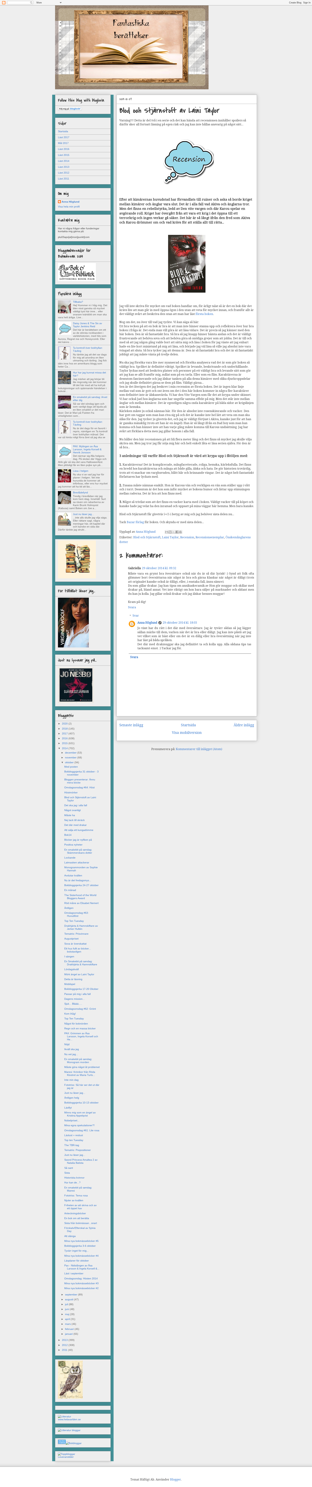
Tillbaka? (78, 301)
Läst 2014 (63, 160)
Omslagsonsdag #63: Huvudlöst (76, 914)
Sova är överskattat (75, 943)
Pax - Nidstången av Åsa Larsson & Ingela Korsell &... (81, 1267)
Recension (187, 537)
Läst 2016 (63, 149)
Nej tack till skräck (74, 820)
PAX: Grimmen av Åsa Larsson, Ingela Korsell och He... (81, 1036)
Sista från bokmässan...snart (80, 1223)
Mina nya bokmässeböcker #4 (81, 1255)
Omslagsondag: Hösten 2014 (81, 1278)
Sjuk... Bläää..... (73, 1003)
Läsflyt (68, 1107)
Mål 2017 (63, 143)
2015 (65, 743)
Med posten (71, 766)
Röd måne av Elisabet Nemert (81, 903)
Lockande (69, 857)
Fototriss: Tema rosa (76, 1195)
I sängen (69, 956)
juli (67, 1304)
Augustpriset (71, 938)
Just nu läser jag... (83, 514)
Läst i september (73, 1273)
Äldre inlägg (244, 725)
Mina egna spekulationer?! (79, 1125)
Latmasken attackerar (76, 862)
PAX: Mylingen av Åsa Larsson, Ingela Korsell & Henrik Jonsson (87, 449)
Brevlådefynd (80, 492)
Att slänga (70, 1236)
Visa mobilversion (187, 733)
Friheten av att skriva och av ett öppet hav (80, 1207)
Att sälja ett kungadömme (78, 830)
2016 (65, 738)
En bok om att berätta (76, 1218)
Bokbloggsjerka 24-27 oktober (81, 885)
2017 (65, 733)
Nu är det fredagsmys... (77, 880)
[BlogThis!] (170, 532)
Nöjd (67, 1044)
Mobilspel (69, 984)
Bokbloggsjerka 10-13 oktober (81, 1102)
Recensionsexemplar (210, 537)
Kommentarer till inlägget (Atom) (199, 749)
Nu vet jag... (71, 1054)
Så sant (68, 1167)
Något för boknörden (76, 1023)
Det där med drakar (75, 825)
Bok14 (68, 834)
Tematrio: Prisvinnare (76, 933)
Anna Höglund (147, 622)
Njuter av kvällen (73, 1200)
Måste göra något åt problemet (82, 1067)
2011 (65, 1349)
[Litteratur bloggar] (69, 1430)
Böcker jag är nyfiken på (78, 839)
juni (67, 1309)
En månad (70, 890)
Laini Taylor (170, 537)
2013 (65, 1340)
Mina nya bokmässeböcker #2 (81, 1288)
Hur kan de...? (72, 1182)
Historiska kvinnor (74, 1177)
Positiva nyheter (73, 844)
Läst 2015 (63, 155)
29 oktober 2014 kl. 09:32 (159, 568)
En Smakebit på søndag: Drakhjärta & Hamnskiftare (80, 963)
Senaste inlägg (131, 725)
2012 (65, 1345)
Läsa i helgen (80, 470)
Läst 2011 (63, 178)
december (71, 752)
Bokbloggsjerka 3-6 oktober (80, 1245)
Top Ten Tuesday (74, 920)
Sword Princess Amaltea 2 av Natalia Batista (81, 1161)
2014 (65, 748)
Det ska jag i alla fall (75, 805)
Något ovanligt (72, 810)
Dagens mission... (74, 998)
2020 (65, 723)
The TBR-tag (71, 1145)
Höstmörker (71, 792)
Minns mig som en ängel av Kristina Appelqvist (80, 1114)
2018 (65, 728)
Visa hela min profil (69, 206)
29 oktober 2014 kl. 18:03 (180, 622)
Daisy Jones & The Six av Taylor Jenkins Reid (87, 325)
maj (67, 1314)
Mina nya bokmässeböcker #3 (81, 1283)
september (71, 1294)
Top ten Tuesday (73, 1140)
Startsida (188, 725)
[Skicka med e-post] (166, 532)
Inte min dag (71, 1079)
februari (70, 1329)
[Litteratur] (64, 1416)
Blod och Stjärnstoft (147, 537)
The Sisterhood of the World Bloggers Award (80, 897)
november (71, 757)
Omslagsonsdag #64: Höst (79, 787)
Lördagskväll (71, 969)
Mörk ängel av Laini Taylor (79, 974)
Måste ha (69, 815)
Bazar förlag (135, 522)
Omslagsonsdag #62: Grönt (80, 1008)
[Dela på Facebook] (177, 532)
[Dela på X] (173, 532)
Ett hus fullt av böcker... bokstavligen (77, 950)
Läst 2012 (63, 172)
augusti (69, 1299)
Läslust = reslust (73, 1135)
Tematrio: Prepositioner (77, 1150)
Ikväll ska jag (71, 1049)
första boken (204, 314)
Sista (67, 1172)
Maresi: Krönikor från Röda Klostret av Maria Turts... (79, 1073)
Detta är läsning (73, 979)
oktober (69, 762)
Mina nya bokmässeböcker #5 (81, 1240)
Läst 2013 (63, 166)
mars (68, 1323)
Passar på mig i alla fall (77, 994)
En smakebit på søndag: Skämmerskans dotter (78, 851)
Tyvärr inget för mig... (76, 1250)
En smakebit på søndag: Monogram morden (78, 1061)
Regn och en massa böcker (80, 1028)
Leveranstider (66, 1456)
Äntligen (68, 907)
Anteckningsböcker (75, 1213)
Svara (132, 607)
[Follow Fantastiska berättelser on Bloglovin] (70, 109)
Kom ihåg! (70, 1013)
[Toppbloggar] (66, 1454)
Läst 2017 (63, 137)
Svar (136, 615)
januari (69, 1333)
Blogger (175, 1479)
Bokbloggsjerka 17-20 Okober (81, 988)
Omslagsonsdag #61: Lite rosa (81, 1130)
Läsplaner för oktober (76, 1260)
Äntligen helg (71, 1097)
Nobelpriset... (71, 1120)
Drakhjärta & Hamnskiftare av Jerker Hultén (81, 927)
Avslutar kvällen (73, 875)
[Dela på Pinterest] (180, 532)
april (68, 1319)
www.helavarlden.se (69, 1419)
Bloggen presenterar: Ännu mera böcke (79, 781)
